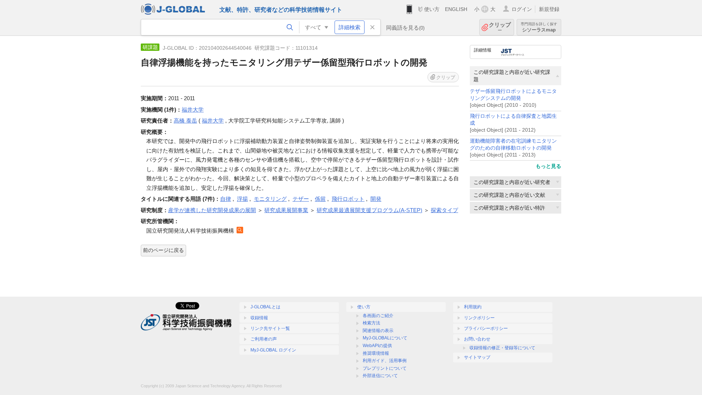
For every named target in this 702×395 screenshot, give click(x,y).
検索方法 (371, 323)
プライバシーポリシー (486, 328)
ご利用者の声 (263, 339)
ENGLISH (456, 9)
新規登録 (549, 9)
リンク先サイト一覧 (270, 328)
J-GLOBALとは (265, 306)
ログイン (522, 9)
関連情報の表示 (378, 330)
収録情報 (259, 317)
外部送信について (380, 375)
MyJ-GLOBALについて (385, 338)
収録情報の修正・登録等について (502, 347)
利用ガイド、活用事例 (385, 360)
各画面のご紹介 (378, 315)
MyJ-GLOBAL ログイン (273, 350)
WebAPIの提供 (377, 345)
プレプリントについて (385, 368)
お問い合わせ (477, 339)
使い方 (431, 9)
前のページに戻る (163, 250)
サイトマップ (477, 357)
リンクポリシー (479, 317)
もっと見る (548, 166)
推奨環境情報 (376, 353)
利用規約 (473, 306)
